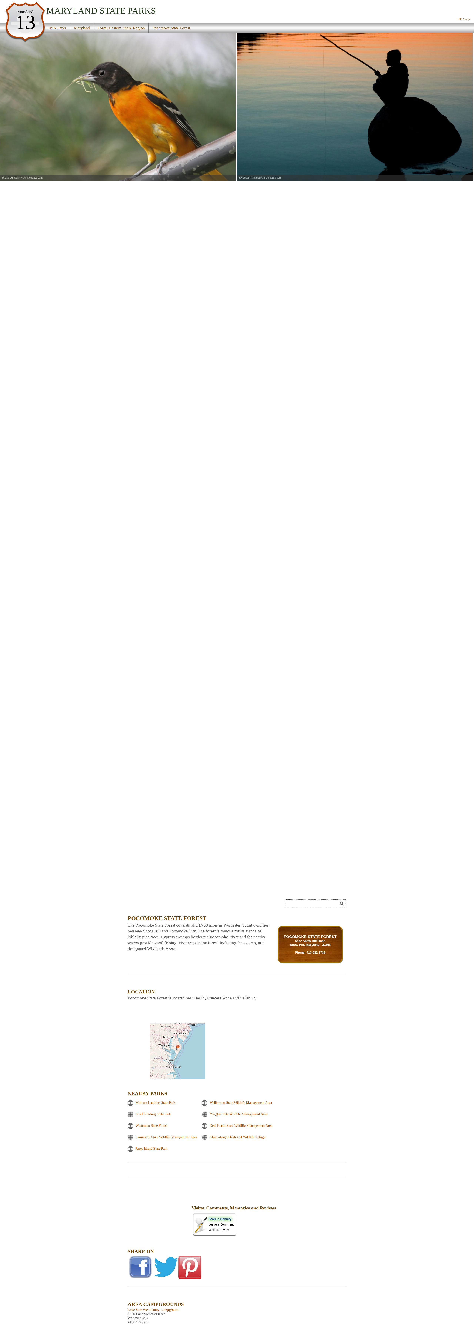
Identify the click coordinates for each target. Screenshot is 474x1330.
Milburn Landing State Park (155, 1102)
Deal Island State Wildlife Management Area (241, 1125)
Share (466, 19)
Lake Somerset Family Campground (153, 1310)
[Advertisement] (159, 1210)
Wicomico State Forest (151, 1125)
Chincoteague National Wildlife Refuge (237, 1137)
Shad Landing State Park (153, 1114)
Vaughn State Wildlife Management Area (238, 1114)
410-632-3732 (315, 952)
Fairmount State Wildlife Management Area (166, 1137)
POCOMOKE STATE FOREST (310, 936)
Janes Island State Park (152, 1148)
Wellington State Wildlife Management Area (241, 1102)
